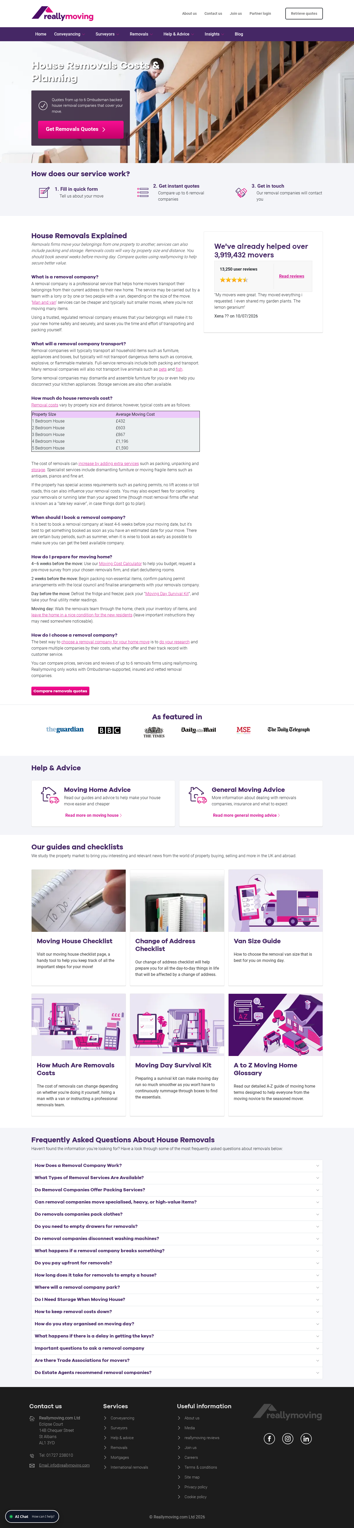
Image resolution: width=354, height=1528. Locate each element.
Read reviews (291, 276)
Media (190, 1428)
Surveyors (119, 1428)
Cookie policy (196, 1497)
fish (179, 369)
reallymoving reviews (202, 1437)
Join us (236, 13)
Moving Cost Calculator (120, 563)
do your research (174, 641)
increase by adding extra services (109, 463)
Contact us (213, 13)
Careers (191, 1457)
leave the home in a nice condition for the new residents (81, 614)
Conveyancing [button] (67, 34)
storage (38, 469)
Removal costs (44, 405)
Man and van (44, 302)
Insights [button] (212, 34)
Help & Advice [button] (176, 34)
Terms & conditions (201, 1467)
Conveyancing (122, 1418)
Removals (119, 1447)
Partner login (260, 13)
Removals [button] (139, 34)
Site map (192, 1477)
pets (163, 369)
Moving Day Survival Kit (167, 593)
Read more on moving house (92, 815)
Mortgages (120, 1457)
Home (40, 34)
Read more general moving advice (245, 815)
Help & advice (122, 1437)
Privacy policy (196, 1487)
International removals (129, 1467)
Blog (239, 34)
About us (189, 13)
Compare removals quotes (60, 690)
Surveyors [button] (105, 34)
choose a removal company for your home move (105, 641)
